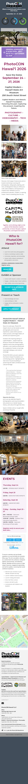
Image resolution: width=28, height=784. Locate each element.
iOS (10, 539)
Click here (21, 542)
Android (18, 539)
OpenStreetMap (24, 647)
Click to (13, 730)
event (16, 536)
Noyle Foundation (10, 734)
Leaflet (18, 647)
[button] (2, 617)
